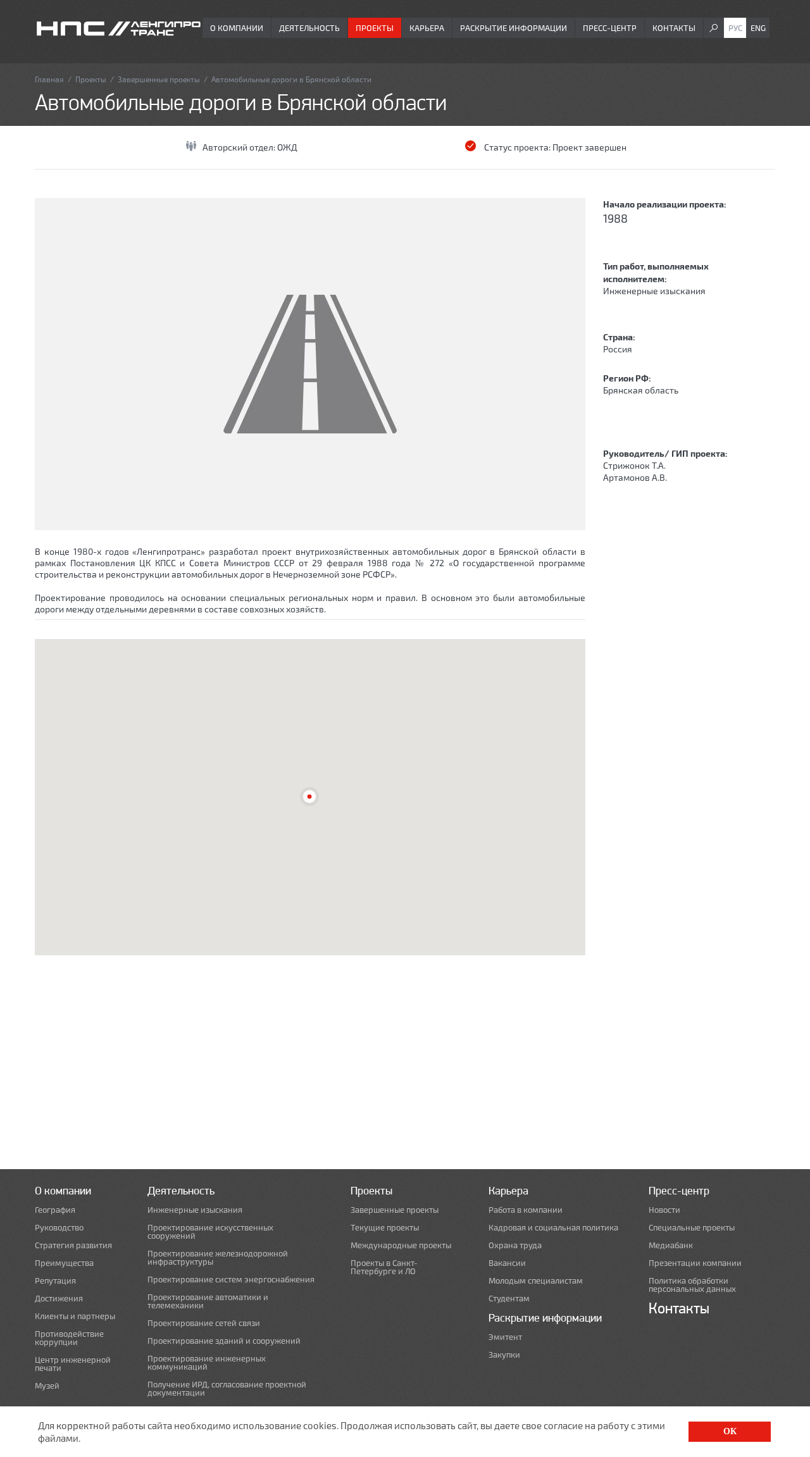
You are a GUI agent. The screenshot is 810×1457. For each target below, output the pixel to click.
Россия (617, 349)
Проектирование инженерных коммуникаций (206, 1363)
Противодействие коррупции (69, 1338)
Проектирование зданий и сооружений (224, 1341)
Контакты (673, 28)
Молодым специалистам (536, 1281)
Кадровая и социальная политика (553, 1228)
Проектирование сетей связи (203, 1323)
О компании (236, 28)
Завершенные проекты (159, 79)
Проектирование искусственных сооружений (210, 1232)
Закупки (504, 1355)
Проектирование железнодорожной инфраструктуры (217, 1257)
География (55, 1210)
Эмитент (505, 1337)
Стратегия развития (73, 1245)
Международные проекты (401, 1245)
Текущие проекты (385, 1228)
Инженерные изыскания (654, 290)
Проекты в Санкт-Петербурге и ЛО (384, 1267)
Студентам (509, 1298)
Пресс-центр (610, 28)
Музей (47, 1386)
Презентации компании (695, 1263)
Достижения (59, 1298)
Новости (664, 1210)
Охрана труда (515, 1245)
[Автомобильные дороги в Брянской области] (310, 364)
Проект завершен (589, 147)
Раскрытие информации (513, 28)
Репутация (55, 1281)
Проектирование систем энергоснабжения (231, 1279)
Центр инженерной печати (73, 1364)
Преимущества (64, 1263)
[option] (310, 364)
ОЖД (287, 147)
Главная (49, 79)
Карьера (426, 28)
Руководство (59, 1228)
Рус (735, 28)
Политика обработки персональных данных (692, 1285)
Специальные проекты (692, 1228)
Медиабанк (671, 1245)
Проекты (375, 28)
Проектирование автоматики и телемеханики (207, 1301)
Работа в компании (526, 1210)
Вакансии (507, 1263)
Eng (758, 28)
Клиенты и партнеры (75, 1316)
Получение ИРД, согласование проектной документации (226, 1388)
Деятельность (309, 28)
